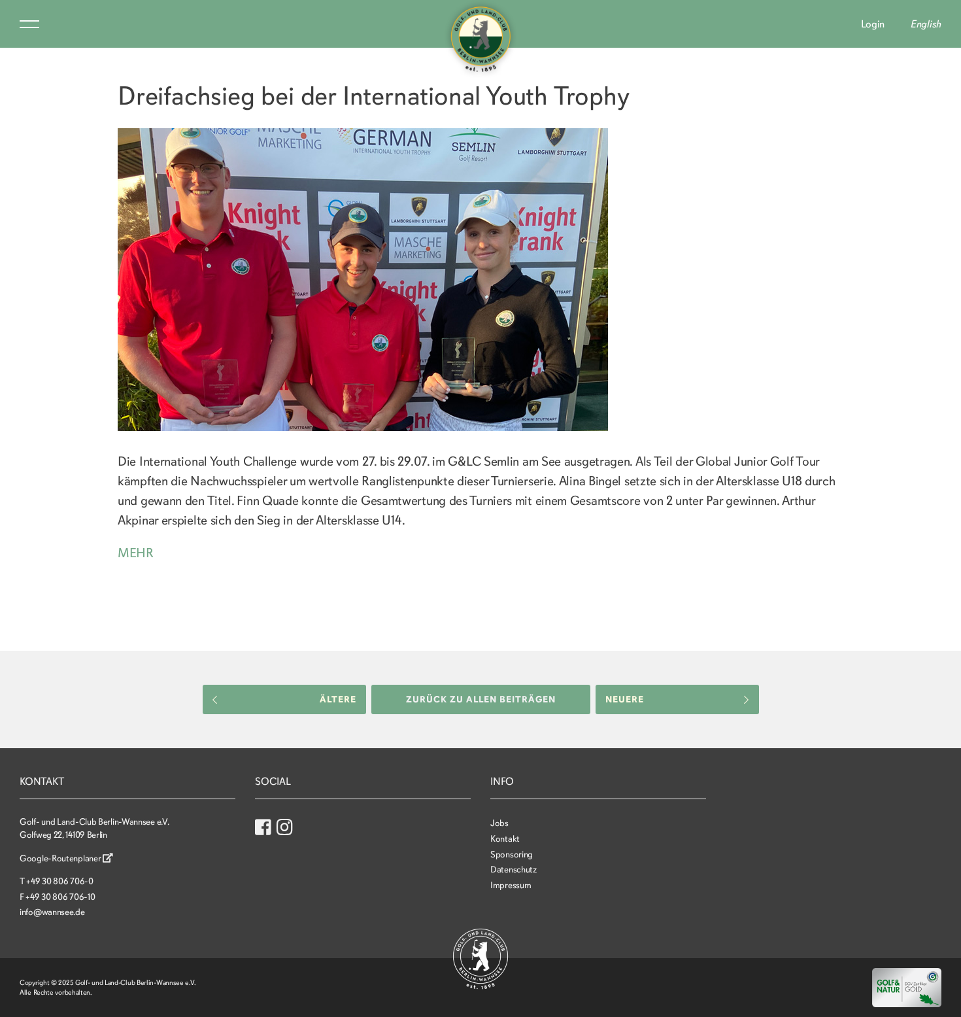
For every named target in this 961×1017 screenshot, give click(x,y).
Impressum (510, 885)
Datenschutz (513, 869)
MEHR (136, 553)
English (926, 24)
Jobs (499, 823)
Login (873, 24)
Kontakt (505, 838)
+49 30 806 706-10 (60, 897)
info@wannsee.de (52, 912)
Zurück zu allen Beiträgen (481, 699)
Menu (29, 24)
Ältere (338, 699)
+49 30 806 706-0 (59, 881)
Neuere (624, 699)
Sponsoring (511, 854)
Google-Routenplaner (61, 858)
